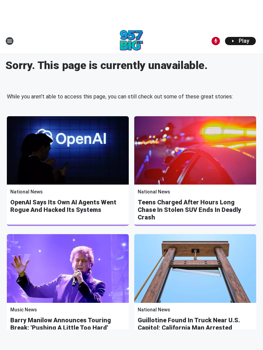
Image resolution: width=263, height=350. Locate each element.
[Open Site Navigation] (9, 41)
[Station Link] (131, 41)
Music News (23, 309)
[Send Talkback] (216, 41)
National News (26, 191)
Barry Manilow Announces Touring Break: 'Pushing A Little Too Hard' (60, 324)
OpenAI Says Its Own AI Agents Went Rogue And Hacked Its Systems (63, 206)
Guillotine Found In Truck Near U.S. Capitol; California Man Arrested (189, 324)
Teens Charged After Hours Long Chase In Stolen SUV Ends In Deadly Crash (189, 210)
